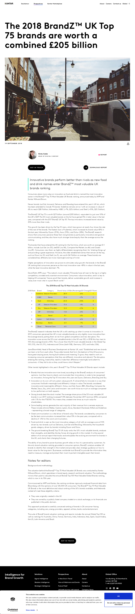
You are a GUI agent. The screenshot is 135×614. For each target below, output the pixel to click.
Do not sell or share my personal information (118, 603)
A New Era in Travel (65, 579)
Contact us (117, 4)
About (102, 4)
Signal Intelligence (41, 579)
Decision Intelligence (42, 582)
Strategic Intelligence (42, 586)
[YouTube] (114, 588)
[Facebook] (110, 588)
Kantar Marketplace (54, 4)
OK (118, 596)
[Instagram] (107, 588)
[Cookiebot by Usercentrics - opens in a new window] (12, 610)
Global (125, 4)
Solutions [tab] (24, 4)
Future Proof (62, 586)
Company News (87, 590)
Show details (30, 610)
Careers (108, 4)
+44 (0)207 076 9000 (114, 583)
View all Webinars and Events (69, 582)
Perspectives (38, 4)
